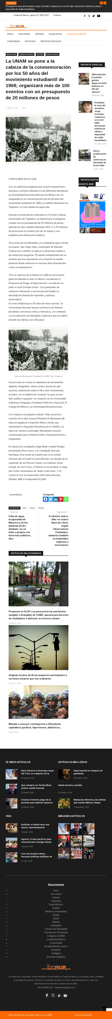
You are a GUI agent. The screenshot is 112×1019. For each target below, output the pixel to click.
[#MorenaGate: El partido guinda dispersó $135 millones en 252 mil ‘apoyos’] (84, 79)
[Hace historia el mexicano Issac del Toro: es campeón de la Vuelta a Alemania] (12, 774)
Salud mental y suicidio (70, 785)
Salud (56, 918)
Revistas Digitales (51, 41)
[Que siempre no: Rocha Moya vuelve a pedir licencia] (12, 789)
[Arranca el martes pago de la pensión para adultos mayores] (12, 803)
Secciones (24, 34)
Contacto (57, 15)
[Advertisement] (95, 255)
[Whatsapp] (65, 499)
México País (11, 54)
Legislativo (55, 34)
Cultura (40, 54)
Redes (56, 915)
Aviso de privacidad (83, 1015)
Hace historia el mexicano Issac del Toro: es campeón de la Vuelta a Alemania (37, 773)
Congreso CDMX (56, 936)
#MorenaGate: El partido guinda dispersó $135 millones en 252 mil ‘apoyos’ (99, 83)
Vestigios (30, 41)
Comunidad (13, 41)
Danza (32, 508)
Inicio (10, 34)
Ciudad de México (76, 34)
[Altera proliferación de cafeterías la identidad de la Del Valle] (85, 155)
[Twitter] (50, 499)
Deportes (56, 901)
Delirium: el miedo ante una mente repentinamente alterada (35, 827)
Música (41, 508)
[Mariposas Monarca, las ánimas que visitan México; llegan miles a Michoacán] (64, 803)
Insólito (56, 908)
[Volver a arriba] (104, 1009)
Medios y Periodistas (56, 911)
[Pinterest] (60, 499)
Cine (25, 508)
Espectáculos (52, 54)
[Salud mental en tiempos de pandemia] (64, 774)
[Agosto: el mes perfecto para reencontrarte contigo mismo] (12, 843)
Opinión (39, 34)
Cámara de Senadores (56, 932)
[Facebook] (45, 499)
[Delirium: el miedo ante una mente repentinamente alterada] (12, 828)
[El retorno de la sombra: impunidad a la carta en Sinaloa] (63, 846)
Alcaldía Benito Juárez (56, 946)
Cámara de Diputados (56, 929)
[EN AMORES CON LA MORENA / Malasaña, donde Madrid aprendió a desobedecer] (88, 858)
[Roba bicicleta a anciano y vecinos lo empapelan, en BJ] (63, 858)
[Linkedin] (55, 499)
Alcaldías (56, 950)
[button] (101, 2)
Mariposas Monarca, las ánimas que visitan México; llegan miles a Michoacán (90, 803)
